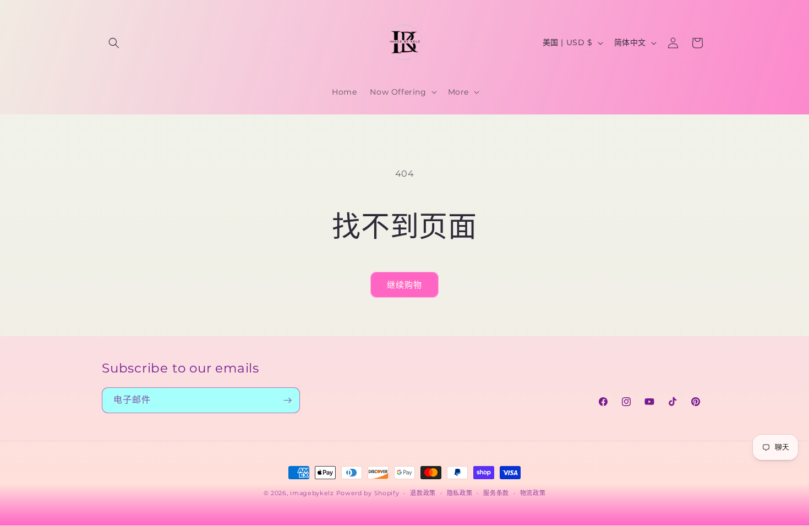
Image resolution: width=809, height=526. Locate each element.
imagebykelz (312, 493)
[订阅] (287, 400)
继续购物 (404, 285)
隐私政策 (460, 493)
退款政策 (423, 493)
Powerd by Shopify (368, 493)
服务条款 (496, 493)
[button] (114, 43)
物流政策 (533, 493)
